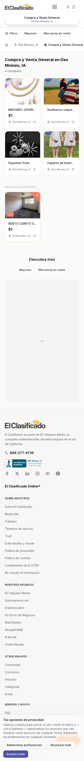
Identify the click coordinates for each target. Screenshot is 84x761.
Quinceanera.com (17, 600)
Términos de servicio (19, 528)
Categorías (12, 686)
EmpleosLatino (14, 607)
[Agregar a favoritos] (34, 122)
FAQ (7, 713)
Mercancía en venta (51, 270)
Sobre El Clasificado (18, 506)
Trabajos (11, 521)
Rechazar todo (61, 745)
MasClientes (13, 622)
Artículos (10, 679)
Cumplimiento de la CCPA (22, 565)
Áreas (9, 694)
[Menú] (70, 7)
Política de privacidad (19, 550)
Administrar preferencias (24, 745)
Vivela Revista (14, 644)
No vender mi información (22, 572)
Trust (8, 536)
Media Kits (12, 514)
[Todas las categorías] (54, 6)
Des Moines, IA (28, 44)
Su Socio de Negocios (20, 615)
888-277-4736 (22, 453)
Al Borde (11, 637)
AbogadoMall (14, 629)
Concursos (12, 672)
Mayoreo (25, 270)
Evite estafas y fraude (19, 543)
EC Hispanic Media (17, 593)
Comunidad (12, 664)
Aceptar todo (16, 754)
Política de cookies (18, 558)
